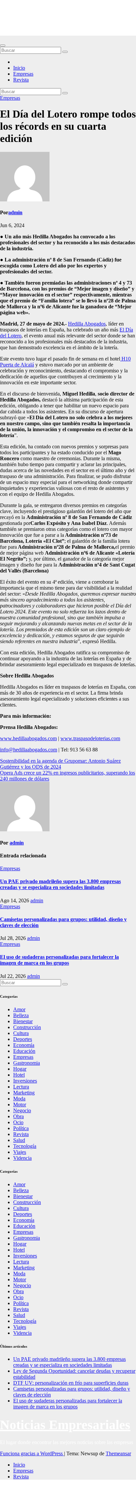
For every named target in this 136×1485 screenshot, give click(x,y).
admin (15, 212)
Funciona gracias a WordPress (32, 1453)
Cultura (21, 1033)
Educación (24, 1051)
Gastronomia (26, 1063)
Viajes (19, 1152)
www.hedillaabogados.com (28, 738)
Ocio (18, 1122)
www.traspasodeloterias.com (90, 738)
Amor (19, 1009)
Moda (19, 1098)
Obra (18, 1116)
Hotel (19, 1075)
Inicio (19, 68)
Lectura (21, 1086)
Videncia (22, 1158)
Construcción (27, 1027)
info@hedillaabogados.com (28, 749)
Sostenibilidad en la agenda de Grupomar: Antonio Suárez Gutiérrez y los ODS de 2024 (60, 764)
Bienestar (23, 1021)
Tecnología (24, 1146)
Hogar (19, 1069)
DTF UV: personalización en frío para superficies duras (70, 1383)
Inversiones (25, 1081)
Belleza (21, 1015)
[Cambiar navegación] (2, 46)
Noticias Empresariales (65, 14)
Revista (21, 80)
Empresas (23, 74)
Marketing (24, 1092)
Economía (23, 1045)
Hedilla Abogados (87, 324)
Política (21, 1128)
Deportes (22, 1039)
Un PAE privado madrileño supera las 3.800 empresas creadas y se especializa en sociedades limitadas (60, 884)
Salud (19, 1140)
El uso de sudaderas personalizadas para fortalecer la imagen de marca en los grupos (59, 960)
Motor (19, 1104)
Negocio (22, 1110)
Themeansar (118, 1453)
